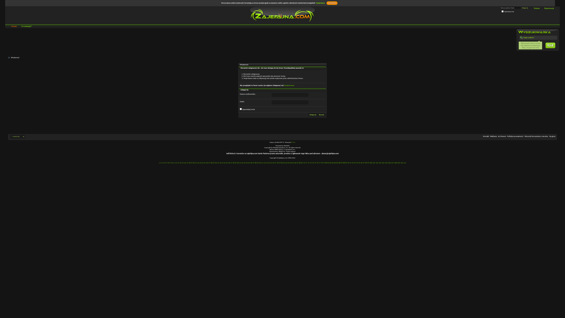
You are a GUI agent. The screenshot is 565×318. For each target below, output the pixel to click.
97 (364, 163)
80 (326, 163)
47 (253, 163)
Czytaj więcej (320, 3)
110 (401, 163)
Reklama (493, 136)
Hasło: (242, 102)
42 (242, 163)
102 (377, 163)
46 (251, 163)
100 (370, 163)
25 (205, 163)
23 (200, 163)
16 (185, 163)
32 (220, 163)
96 (361, 163)
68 (300, 163)
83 (333, 163)
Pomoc (537, 8)
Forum (14, 26)
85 (337, 163)
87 (342, 163)
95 (359, 163)
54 (269, 163)
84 (335, 163)
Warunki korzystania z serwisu (536, 136)
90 (348, 163)
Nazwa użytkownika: (247, 94)
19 (191, 163)
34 (225, 163)
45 (249, 163)
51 (262, 163)
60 (282, 163)
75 (315, 163)
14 (180, 163)
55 (271, 163)
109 (398, 163)
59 (280, 163)
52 (264, 163)
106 (389, 163)
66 (295, 163)
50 (260, 163)
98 (366, 163)
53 (266, 163)
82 (330, 163)
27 (209, 163)
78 (322, 163)
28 (211, 163)
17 (187, 163)
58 (278, 163)
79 (324, 163)
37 (231, 163)
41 (240, 163)
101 (374, 163)
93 (355, 163)
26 (207, 163)
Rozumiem (332, 3)
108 (395, 163)
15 (183, 163)
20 (194, 163)
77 (319, 163)
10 (172, 163)
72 (308, 163)
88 (344, 163)
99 (368, 163)
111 (404, 163)
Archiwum (502, 136)
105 (386, 163)
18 (189, 163)
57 (275, 163)
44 (247, 163)
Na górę (552, 136)
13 (178, 163)
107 (392, 163)
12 (176, 163)
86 (339, 163)
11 (174, 163)
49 (258, 163)
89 (346, 163)
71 (306, 163)
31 (218, 163)
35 (227, 163)
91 (350, 163)
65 (293, 163)
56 (273, 163)
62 (286, 163)
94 (357, 163)
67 (297, 163)
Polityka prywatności (515, 136)
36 (229, 163)
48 (255, 163)
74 (313, 163)
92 (353, 163)
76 (317, 163)
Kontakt (486, 136)
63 (289, 163)
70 (304, 163)
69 (302, 163)
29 (214, 163)
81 (328, 163)
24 (202, 163)
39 (236, 163)
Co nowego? (26, 26)
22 (198, 163)
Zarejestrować (289, 85)
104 (383, 163)
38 (233, 163)
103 (380, 163)
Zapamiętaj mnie (508, 11)
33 (222, 163)
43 (244, 163)
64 (291, 163)
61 (284, 163)
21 (196, 163)
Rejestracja (549, 8)
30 (216, 163)
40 (238, 163)
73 (311, 163)
